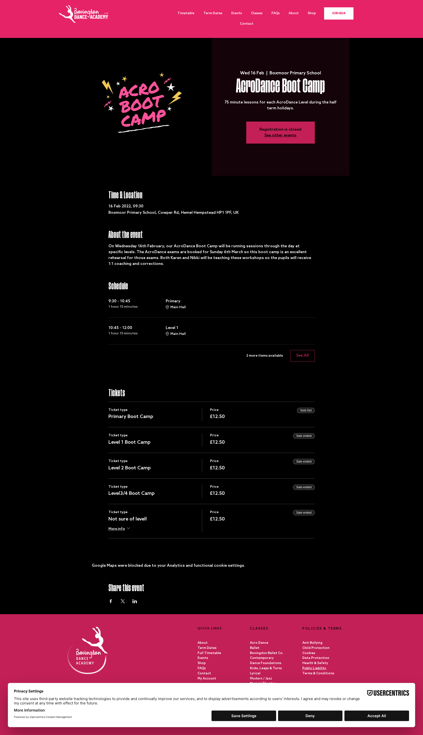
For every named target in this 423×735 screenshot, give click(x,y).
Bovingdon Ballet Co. (266, 653)
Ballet (254, 648)
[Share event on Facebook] (110, 601)
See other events (280, 135)
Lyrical (255, 673)
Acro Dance (259, 643)
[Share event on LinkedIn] (134, 601)
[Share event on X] (122, 601)
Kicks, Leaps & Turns (266, 668)
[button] (256, 13)
